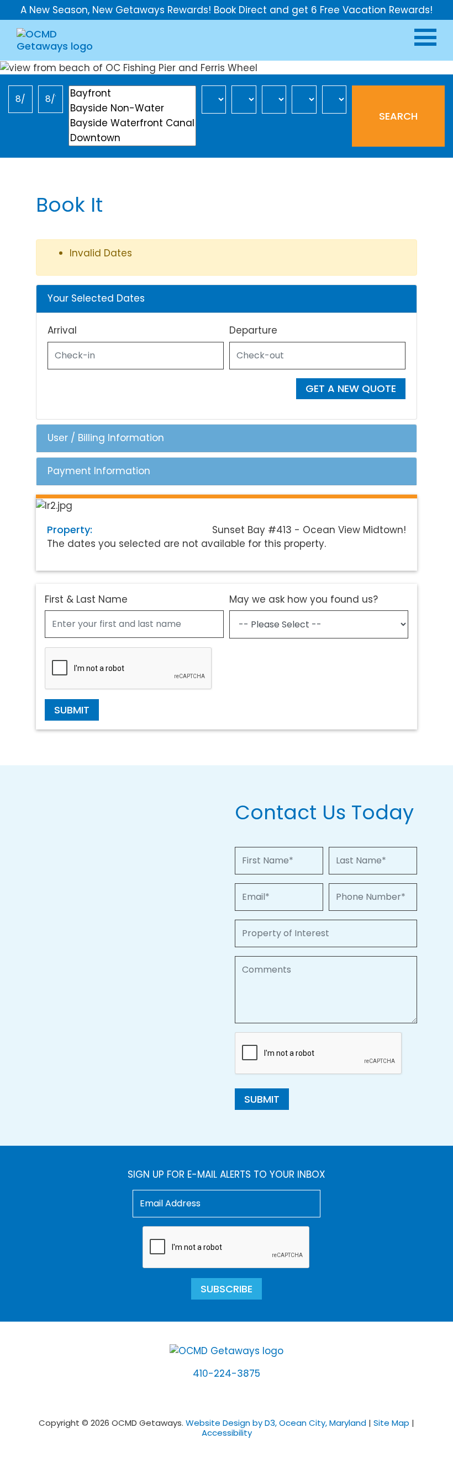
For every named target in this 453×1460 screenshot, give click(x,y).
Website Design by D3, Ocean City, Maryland (276, 1423)
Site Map (391, 1423)
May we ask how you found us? (303, 599)
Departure (253, 330)
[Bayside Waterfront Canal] (132, 123)
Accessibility (227, 1432)
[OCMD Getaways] (57, 39)
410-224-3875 (226, 1373)
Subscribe (226, 1289)
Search (398, 116)
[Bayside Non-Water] (132, 108)
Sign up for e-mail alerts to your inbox (226, 1174)
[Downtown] (132, 138)
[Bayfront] (132, 93)
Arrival (62, 330)
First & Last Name (86, 599)
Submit (71, 710)
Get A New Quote (350, 388)
